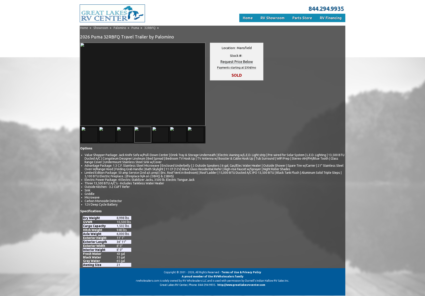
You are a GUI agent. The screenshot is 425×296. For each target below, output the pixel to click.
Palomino (120, 28)
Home (84, 28)
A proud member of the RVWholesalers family (212, 276)
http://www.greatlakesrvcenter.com (241, 284)
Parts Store (302, 18)
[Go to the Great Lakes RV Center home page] (112, 21)
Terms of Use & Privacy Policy (241, 272)
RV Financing (331, 18)
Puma (135, 28)
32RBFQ (150, 28)
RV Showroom (273, 18)
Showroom (100, 28)
